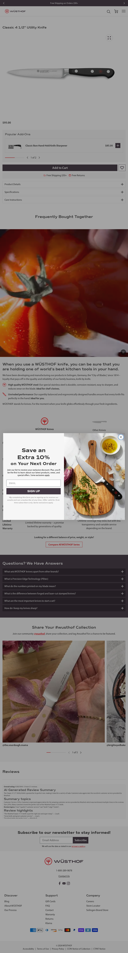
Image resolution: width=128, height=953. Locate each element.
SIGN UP (33, 491)
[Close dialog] (121, 437)
